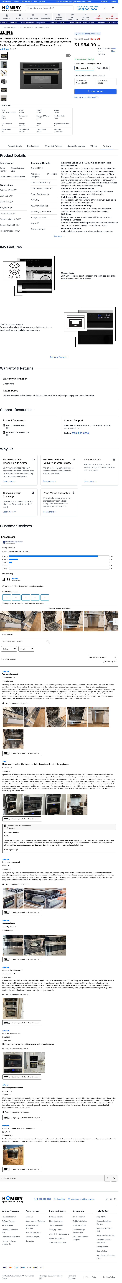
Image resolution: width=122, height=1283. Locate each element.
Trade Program (79, 1217)
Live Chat (113, 1)
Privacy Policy (91, 1277)
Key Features (33, 146)
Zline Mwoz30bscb (42, 27)
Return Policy (102, 1251)
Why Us (93, 146)
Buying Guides (102, 1247)
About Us (29, 1217)
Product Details (15, 146)
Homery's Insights (33, 1237)
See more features (58, 357)
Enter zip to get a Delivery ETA (86, 97)
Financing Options (56, 1221)
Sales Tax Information (57, 1242)
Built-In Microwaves (26, 27)
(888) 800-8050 (80, 433)
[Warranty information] (99, 34)
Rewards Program (9, 1217)
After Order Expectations (59, 1234)
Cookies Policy (109, 1277)
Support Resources (76, 146)
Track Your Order (56, 1225)
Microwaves (12, 27)
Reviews (107, 146)
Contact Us (30, 1241)
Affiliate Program (79, 1225)
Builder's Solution (80, 1221)
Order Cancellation (56, 1238)
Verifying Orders (55, 1230)
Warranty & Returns (53, 146)
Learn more (8, 481)
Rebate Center (27, 1)
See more (58, 236)
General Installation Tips (106, 1235)
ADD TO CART (97, 91)
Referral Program (8, 1221)
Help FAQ (104, 1)
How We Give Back (33, 1232)
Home (4, 27)
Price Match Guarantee (11, 1237)
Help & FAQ (101, 1217)
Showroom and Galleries (35, 1221)
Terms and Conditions (72, 1277)
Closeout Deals (39, 1)
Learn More (113, 50)
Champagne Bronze (84, 68)
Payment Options (56, 1217)
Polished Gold (102, 68)
